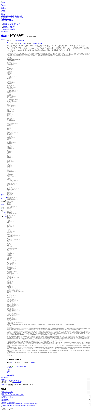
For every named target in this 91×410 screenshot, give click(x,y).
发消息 (5, 216)
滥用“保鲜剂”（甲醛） (14, 24)
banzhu (2, 194)
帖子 (21, 16)
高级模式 (3, 379)
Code (14, 380)
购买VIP (3, 11)
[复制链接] (3, 39)
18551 (4, 212)
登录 (2, 14)
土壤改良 (12, 27)
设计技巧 (17, 16)
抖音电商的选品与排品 (14, 23)
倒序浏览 (34, 43)
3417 (4, 198)
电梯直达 (9, 40)
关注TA (5, 214)
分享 (13, 367)
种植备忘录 (12, 29)
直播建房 (11, 16)
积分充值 (3, 10)
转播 (11, 367)
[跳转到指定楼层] (19, 40)
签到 (2, 13)
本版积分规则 (4, 384)
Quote (11, 380)
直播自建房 (3, 5)
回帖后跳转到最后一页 (27, 384)
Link (9, 380)
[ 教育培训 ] (6, 27)
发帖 (6, 31)
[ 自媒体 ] (5, 23)
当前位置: (3, 16)
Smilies (17, 380)
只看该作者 (23, 43)
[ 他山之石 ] (6, 26)
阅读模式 (39, 43)
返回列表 (3, 31)
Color (3, 380)
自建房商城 (3, 8)
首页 (3, 2)
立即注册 (31, 362)
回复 (8, 372)
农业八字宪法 (13, 26)
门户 (2, 4)
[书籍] (4, 35)
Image (5, 380)
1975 (2, 198)
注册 (4, 14)
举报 (13, 375)
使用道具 (9, 375)
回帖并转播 (17, 384)
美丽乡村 (3, 7)
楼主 (8, 42)
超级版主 (3, 204)
